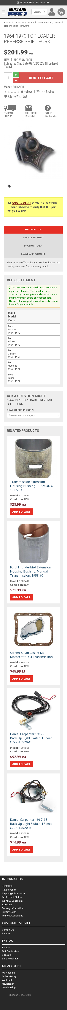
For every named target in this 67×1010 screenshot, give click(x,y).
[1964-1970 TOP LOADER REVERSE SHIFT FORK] (33, 149)
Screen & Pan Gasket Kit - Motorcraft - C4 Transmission (31, 654)
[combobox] (33, 415)
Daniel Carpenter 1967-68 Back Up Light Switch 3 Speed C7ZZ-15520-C (31, 738)
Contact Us (44, 2)
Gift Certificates (10, 951)
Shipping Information (13, 893)
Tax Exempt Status (12, 897)
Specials (6, 955)
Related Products (33, 253)
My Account (8, 972)
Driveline (19, 22)
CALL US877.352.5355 (51, 114)
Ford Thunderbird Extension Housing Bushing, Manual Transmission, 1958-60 (30, 571)
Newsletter (8, 983)
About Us (7, 904)
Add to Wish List (17, 96)
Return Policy (9, 889)
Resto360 (7, 886)
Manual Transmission (39, 22)
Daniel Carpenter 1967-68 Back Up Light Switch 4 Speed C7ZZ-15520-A (31, 823)
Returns (6, 933)
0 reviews (26, 91)
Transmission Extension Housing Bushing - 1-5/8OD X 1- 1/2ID (31, 486)
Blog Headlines (10, 958)
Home (7, 22)
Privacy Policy (9, 912)
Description (33, 229)
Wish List (7, 980)
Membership (9, 987)
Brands (6, 947)
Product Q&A (33, 245)
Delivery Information (12, 908)
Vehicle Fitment (33, 237)
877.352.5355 (26, 2)
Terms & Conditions (12, 915)
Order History (9, 976)
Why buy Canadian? (12, 900)
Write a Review (45, 91)
